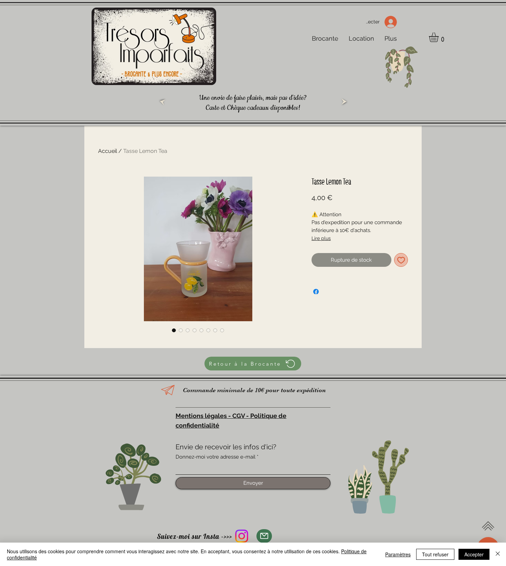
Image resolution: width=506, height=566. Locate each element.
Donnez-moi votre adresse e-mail (215, 457)
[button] (439, 37)
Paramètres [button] (398, 554)
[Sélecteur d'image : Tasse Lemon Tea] (173, 330)
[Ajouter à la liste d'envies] (401, 260)
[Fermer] (498, 554)
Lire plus (321, 238)
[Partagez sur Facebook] (316, 291)
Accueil (107, 151)
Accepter (474, 554)
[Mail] (264, 536)
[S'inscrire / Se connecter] (393, 22)
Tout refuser (435, 554)
